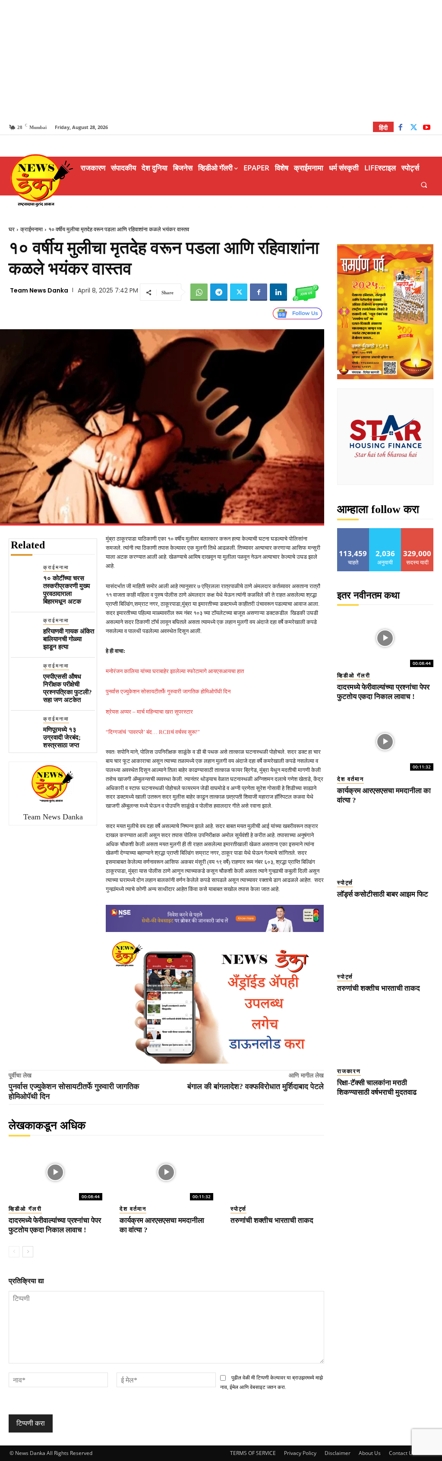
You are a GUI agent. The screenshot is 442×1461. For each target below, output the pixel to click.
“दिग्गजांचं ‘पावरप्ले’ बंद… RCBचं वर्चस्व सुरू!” (153, 732)
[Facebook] (400, 128)
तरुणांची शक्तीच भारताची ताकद (271, 1220)
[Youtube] (426, 128)
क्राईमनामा (31, 229)
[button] (424, 184)
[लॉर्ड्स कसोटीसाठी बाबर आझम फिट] (385, 845)
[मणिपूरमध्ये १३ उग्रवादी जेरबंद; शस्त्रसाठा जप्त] (23, 727)
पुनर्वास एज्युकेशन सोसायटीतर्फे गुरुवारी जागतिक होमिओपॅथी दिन (168, 691)
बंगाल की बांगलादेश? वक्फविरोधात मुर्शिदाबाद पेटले (255, 1086)
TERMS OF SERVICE (253, 1453)
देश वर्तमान (133, 1209)
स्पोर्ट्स (238, 1209)
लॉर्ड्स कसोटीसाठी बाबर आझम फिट (382, 894)
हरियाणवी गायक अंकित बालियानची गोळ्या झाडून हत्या (68, 639)
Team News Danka (39, 290)
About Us (370, 1453)
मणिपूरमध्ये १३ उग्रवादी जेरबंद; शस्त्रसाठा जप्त (62, 737)
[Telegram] (218, 292)
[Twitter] (413, 128)
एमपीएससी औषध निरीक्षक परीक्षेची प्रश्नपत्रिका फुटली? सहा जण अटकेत (67, 688)
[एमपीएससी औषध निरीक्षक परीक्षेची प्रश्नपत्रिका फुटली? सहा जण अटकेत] (23, 674)
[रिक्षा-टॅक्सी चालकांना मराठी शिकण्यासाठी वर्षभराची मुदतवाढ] (385, 1033)
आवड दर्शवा (353, 531)
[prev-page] (14, 1251)
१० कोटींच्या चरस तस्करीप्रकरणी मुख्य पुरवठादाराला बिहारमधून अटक (66, 590)
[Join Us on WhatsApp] (305, 292)
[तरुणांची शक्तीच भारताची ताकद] (277, 1172)
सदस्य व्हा (418, 531)
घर (12, 229)
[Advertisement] (221, 60)
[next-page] (27, 1251)
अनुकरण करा (385, 531)
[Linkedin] (278, 292)
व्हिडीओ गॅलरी (25, 1209)
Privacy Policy (300, 1453)
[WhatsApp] (199, 292)
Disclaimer (337, 1453)
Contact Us (402, 1453)
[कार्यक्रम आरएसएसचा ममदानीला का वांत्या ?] (166, 1172)
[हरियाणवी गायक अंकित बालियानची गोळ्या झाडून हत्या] (23, 629)
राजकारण (349, 1071)
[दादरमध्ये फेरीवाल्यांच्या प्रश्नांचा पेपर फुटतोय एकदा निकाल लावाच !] (55, 1172)
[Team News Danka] (53, 783)
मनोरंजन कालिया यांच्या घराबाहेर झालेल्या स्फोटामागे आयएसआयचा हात (175, 671)
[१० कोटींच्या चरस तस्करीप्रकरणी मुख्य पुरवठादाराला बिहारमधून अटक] (23, 576)
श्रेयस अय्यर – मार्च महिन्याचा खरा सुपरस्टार (149, 711)
